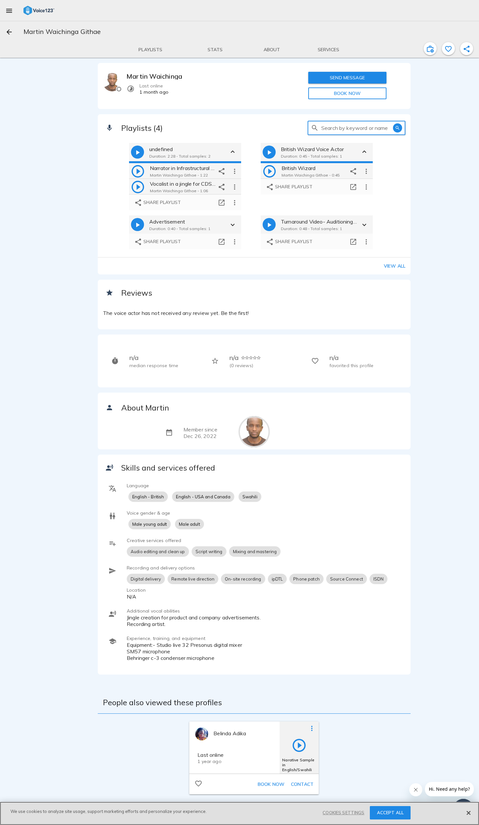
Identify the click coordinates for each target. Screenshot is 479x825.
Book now (271, 784)
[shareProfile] (466, 48)
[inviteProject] (430, 48)
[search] (314, 127)
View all (394, 266)
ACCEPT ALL (390, 812)
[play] (137, 171)
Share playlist (161, 202)
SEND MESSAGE (347, 78)
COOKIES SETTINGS (343, 812)
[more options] (234, 171)
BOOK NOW (347, 93)
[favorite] (448, 48)
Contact (302, 784)
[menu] (9, 10)
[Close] (468, 813)
